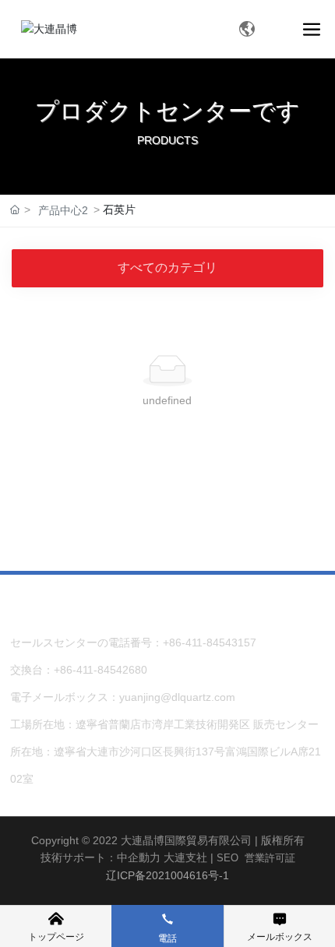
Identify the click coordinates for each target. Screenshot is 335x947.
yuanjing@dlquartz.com (177, 697)
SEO (227, 858)
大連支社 (185, 857)
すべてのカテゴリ (167, 267)
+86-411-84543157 (209, 642)
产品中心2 (63, 210)
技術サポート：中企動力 (100, 857)
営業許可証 (270, 858)
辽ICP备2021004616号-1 (167, 875)
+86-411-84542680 (100, 670)
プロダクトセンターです (167, 111)
